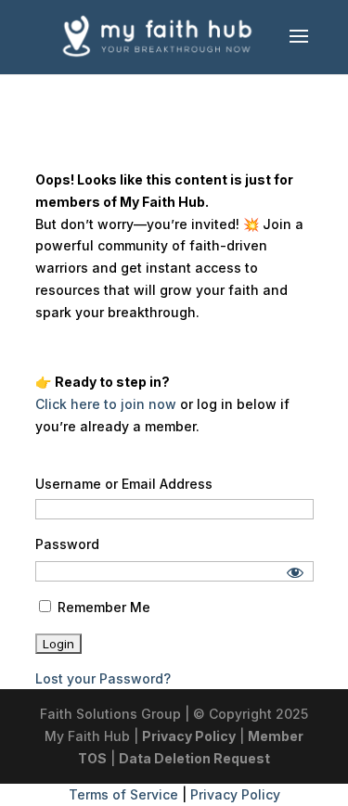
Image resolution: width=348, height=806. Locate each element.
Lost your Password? (103, 678)
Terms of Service (123, 794)
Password (67, 544)
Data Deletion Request (194, 758)
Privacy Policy (189, 736)
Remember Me (102, 607)
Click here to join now (105, 404)
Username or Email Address (124, 484)
